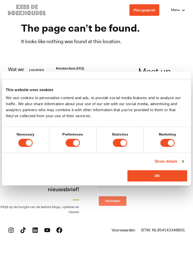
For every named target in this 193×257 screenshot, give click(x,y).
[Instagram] (11, 230)
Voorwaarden (123, 230)
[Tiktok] (23, 230)
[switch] (73, 143)
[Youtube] (47, 230)
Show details (166, 161)
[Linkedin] (35, 230)
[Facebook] (59, 230)
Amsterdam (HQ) (70, 68)
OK (157, 176)
